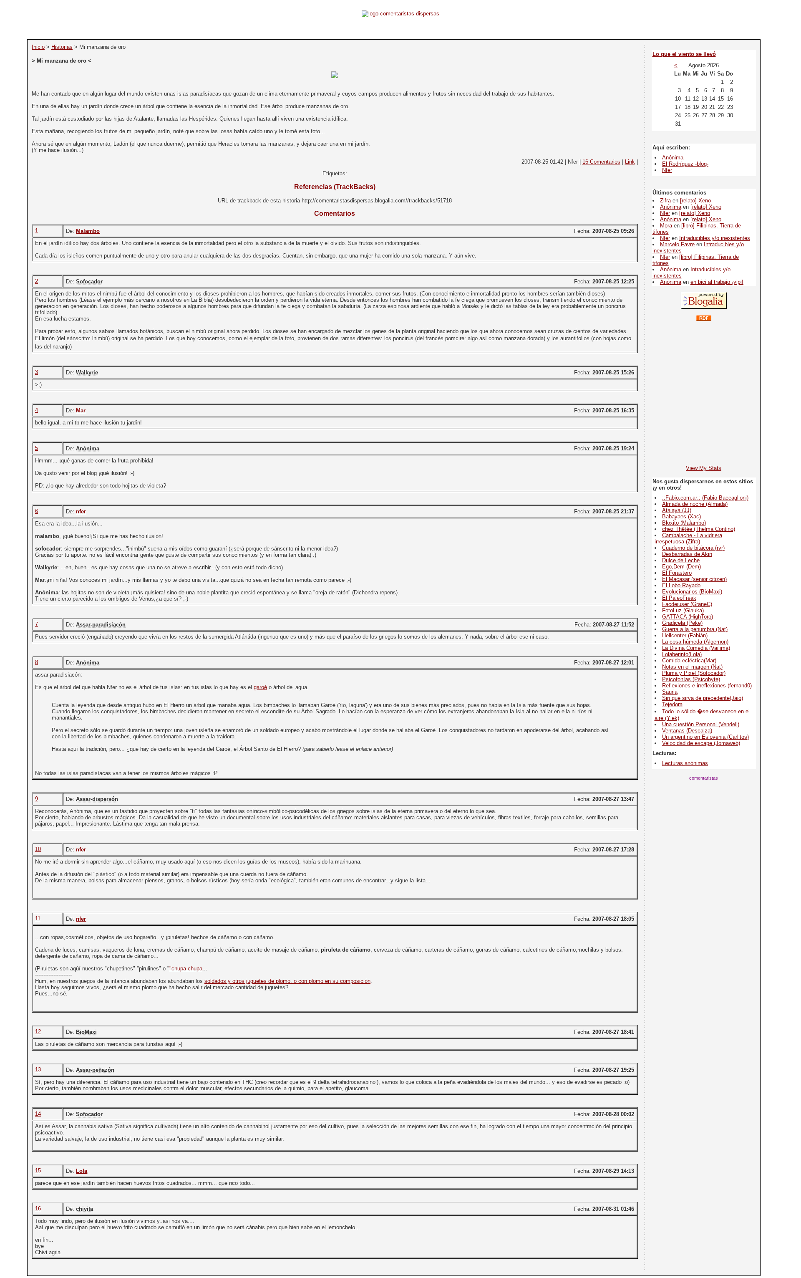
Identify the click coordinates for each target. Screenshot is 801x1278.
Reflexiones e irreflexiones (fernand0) (707, 685)
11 (37, 918)
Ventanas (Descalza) (687, 730)
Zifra (665, 200)
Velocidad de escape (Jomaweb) (701, 743)
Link (630, 162)
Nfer (667, 170)
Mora (666, 225)
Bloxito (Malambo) (684, 523)
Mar (81, 410)
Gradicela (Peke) (682, 623)
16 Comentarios (601, 162)
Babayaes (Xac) (681, 516)
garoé (260, 687)
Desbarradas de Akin (687, 554)
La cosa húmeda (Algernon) (695, 642)
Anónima (672, 157)
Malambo (88, 231)
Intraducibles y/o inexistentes (714, 238)
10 (38, 849)
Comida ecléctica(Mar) (689, 660)
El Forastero (677, 573)
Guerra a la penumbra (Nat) (695, 629)
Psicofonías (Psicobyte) (691, 679)
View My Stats (703, 468)
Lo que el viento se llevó (684, 54)
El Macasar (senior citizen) (694, 579)
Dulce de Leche (681, 560)
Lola (81, 1171)
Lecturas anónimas (685, 763)
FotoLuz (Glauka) (683, 610)
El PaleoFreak (679, 598)
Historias (62, 47)
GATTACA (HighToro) (687, 617)
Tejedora (672, 704)
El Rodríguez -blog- (685, 164)
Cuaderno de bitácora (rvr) (693, 548)
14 (38, 1114)
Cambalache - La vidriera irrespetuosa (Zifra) (688, 538)
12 (38, 1031)
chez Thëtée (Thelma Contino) (698, 529)
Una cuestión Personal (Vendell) (700, 724)
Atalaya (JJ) (676, 510)
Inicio (38, 47)
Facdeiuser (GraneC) (687, 604)
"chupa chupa (185, 968)
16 (38, 1208)
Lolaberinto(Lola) (682, 654)
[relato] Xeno (695, 200)
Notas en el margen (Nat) (692, 667)
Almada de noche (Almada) (695, 504)
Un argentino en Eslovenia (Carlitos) (705, 737)
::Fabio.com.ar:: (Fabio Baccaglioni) (705, 498)
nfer (81, 511)
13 (38, 1069)
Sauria (670, 692)
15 (38, 1170)
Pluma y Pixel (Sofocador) (693, 673)
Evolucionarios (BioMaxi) (692, 591)
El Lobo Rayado (681, 585)
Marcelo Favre (677, 244)
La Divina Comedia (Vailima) (696, 648)
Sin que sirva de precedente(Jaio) (702, 698)
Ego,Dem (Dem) (681, 566)
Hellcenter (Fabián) (685, 635)
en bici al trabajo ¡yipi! (716, 282)
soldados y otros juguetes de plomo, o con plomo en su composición (287, 981)
